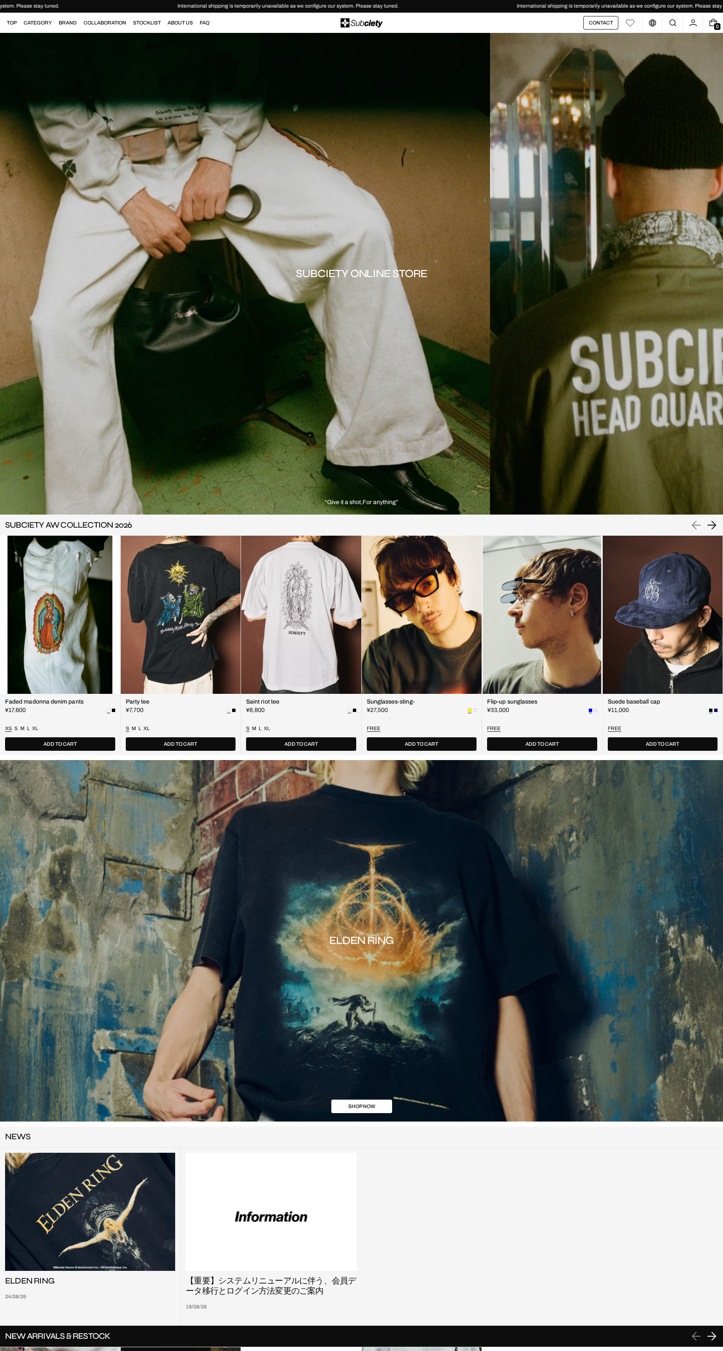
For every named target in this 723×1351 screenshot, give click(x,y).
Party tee (138, 701)
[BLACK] (113, 710)
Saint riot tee (262, 701)
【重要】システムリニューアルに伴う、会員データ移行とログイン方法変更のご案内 (271, 1286)
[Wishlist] (630, 23)
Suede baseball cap (634, 701)
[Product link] (60, 645)
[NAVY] (716, 710)
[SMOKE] (475, 710)
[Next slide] (711, 525)
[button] (672, 23)
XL (35, 728)
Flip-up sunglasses (512, 701)
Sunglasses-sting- (391, 701)
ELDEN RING (29, 1281)
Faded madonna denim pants (44, 701)
